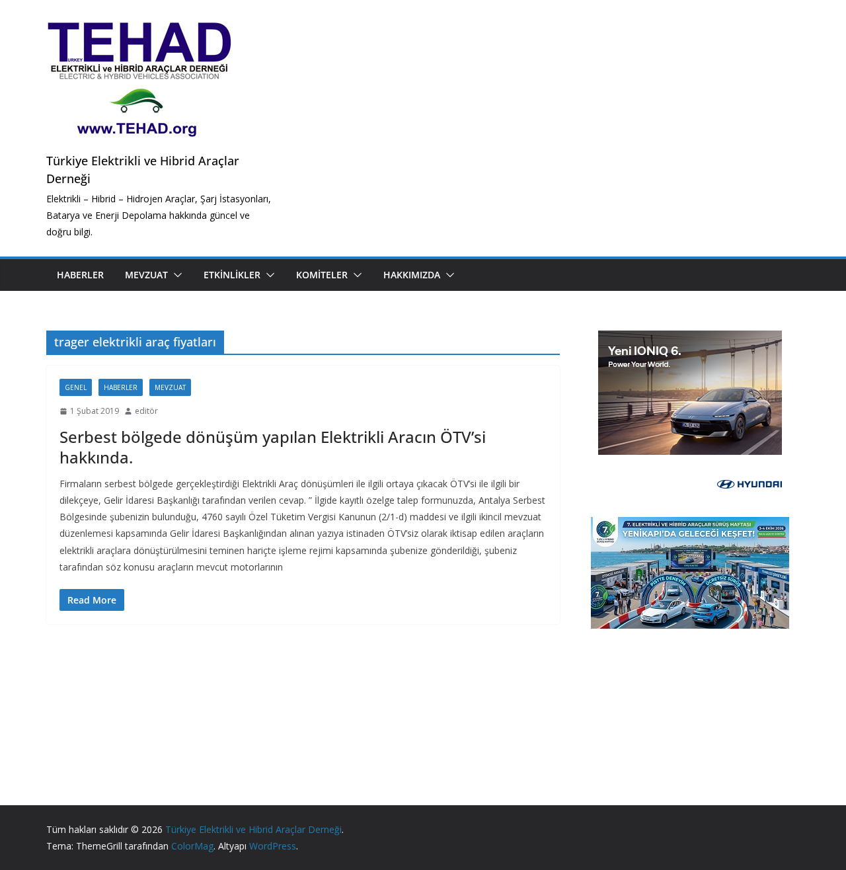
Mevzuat (146, 274)
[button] (175, 275)
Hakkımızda (411, 274)
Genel (76, 387)
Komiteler (322, 274)
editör (146, 410)
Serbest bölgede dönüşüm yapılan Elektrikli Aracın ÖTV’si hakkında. (272, 447)
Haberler (80, 274)
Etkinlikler (232, 274)
